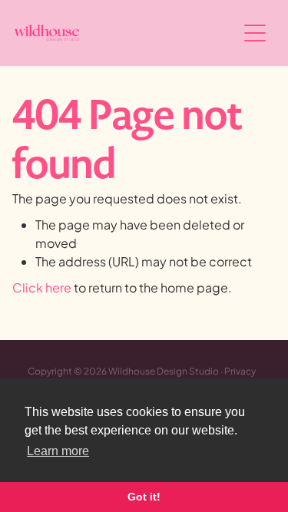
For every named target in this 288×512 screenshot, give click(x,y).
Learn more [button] (58, 450)
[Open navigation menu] (255, 33)
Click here (41, 287)
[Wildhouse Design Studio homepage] (126, 33)
